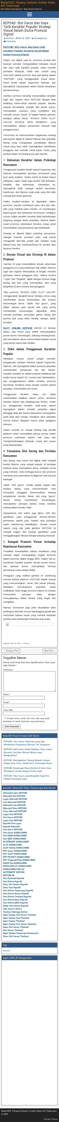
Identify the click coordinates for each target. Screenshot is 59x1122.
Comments (11, 41)
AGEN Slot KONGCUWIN (15, 863)
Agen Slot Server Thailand (16, 927)
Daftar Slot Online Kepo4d (15, 906)
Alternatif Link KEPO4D (14, 805)
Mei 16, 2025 (24, 38)
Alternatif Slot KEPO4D (14, 796)
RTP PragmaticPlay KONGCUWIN (19, 860)
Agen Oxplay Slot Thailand (16, 918)
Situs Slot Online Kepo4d (15, 884)
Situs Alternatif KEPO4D (14, 811)
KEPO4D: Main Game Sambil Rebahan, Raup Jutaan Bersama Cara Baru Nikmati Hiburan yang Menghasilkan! (28, 752)
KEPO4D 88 (8, 875)
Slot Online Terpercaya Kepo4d (18, 890)
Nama (6, 694)
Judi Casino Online (12, 909)
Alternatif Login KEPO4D (15, 793)
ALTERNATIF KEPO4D (13, 872)
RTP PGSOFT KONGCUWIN (16, 857)
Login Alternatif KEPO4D (15, 799)
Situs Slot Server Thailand (16, 936)
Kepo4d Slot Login (12, 823)
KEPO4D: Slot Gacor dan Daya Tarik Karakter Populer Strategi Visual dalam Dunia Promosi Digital (27, 28)
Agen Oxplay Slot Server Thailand (19, 915)
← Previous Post (11, 651)
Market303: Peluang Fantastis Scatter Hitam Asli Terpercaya (28, 4)
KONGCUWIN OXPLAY (14, 869)
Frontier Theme (50, 1119)
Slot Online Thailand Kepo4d (17, 896)
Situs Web (8, 710)
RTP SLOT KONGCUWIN (15, 854)
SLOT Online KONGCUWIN (16, 848)
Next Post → (50, 651)
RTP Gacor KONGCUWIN (15, 851)
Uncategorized (40, 38)
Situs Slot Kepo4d (12, 887)
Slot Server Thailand (13, 930)
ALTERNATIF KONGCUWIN (16, 842)
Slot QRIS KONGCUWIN (14, 839)
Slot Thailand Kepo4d (13, 878)
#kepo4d (6, 951)
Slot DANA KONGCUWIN (15, 835)
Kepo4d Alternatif (11, 826)
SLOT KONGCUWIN (12, 845)
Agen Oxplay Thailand (14, 921)
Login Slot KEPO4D (12, 814)
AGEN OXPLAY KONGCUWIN (17, 866)
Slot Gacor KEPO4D (12, 817)
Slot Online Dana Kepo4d (15, 900)
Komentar (8, 670)
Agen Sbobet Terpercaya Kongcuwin (20, 933)
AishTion (10, 38)
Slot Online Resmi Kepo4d (16, 893)
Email (6, 702)
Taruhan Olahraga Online (15, 912)
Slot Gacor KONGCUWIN (15, 832)
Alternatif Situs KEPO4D (14, 808)
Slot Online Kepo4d (12, 881)
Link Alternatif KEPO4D (14, 802)
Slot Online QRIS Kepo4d (15, 903)
